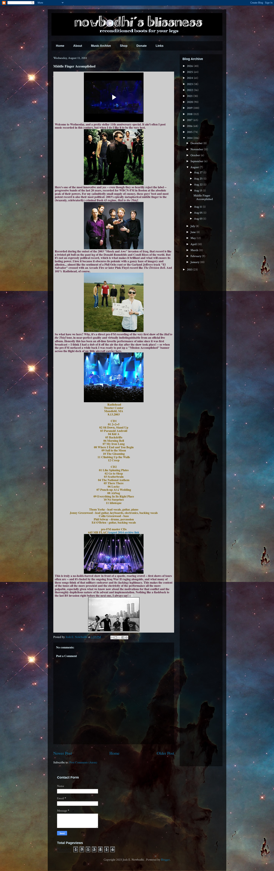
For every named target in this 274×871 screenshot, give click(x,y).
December (196, 143)
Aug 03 (198, 219)
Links (159, 45)
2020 (190, 102)
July (193, 226)
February (196, 256)
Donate (141, 45)
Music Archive (101, 45)
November (197, 149)
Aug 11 (198, 207)
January (195, 262)
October (195, 155)
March (194, 250)
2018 (190, 114)
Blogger (165, 860)
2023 (190, 84)
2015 (190, 132)
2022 (190, 90)
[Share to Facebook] (123, 637)
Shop (123, 45)
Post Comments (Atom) (83, 762)
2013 (190, 270)
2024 (190, 78)
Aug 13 (198, 191)
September (197, 161)
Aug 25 (198, 179)
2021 (190, 96)
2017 (190, 120)
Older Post (165, 753)
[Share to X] (119, 637)
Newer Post (62, 753)
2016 (190, 126)
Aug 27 (198, 172)
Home (60, 45)
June (193, 232)
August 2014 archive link (123, 532)
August (195, 167)
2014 (190, 138)
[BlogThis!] (116, 637)
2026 (190, 66)
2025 (190, 72)
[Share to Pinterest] (126, 637)
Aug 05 (198, 213)
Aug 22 (198, 185)
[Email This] (112, 637)
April (193, 244)
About (77, 45)
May (193, 238)
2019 (190, 108)
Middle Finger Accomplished (203, 197)
